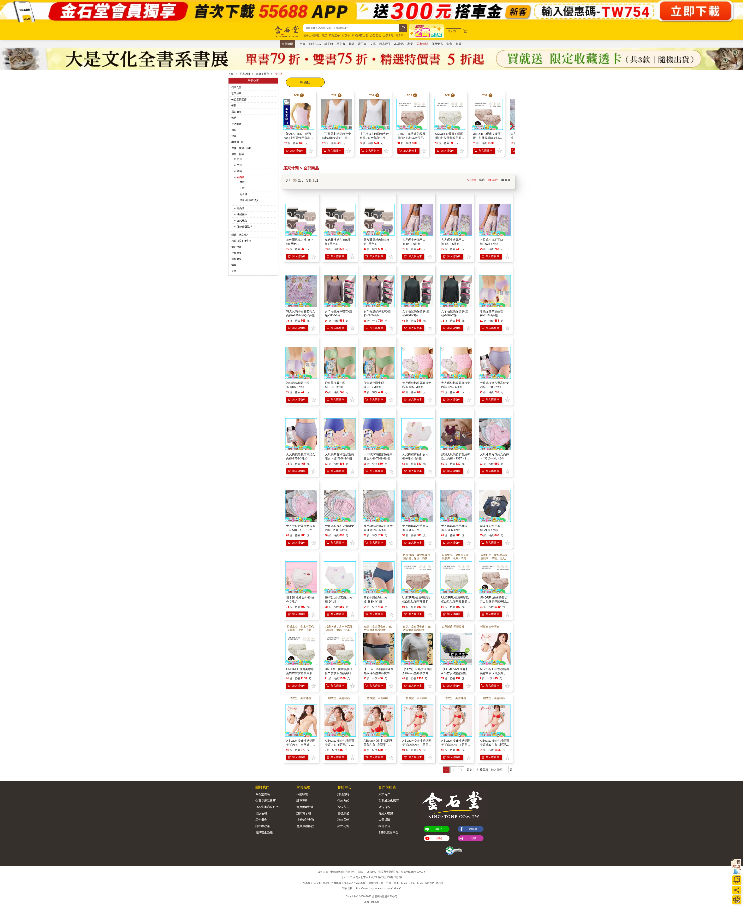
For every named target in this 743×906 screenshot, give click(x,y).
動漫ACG (315, 43)
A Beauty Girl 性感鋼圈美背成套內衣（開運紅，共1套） (416, 744)
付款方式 (343, 800)
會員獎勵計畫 (305, 807)
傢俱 (233, 129)
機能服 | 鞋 (237, 142)
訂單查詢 (302, 800)
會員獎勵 (287, 43)
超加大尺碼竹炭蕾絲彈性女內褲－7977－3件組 (455, 458)
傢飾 (233, 105)
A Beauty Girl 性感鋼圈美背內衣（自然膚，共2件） (300, 744)
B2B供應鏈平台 (388, 832)
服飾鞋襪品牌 (244, 226)
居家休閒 (422, 43)
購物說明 (343, 794)
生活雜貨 (236, 123)
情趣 (233, 265)
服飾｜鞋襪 (262, 73)
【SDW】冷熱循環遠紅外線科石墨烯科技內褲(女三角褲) (379, 673)
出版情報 (261, 813)
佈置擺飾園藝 (239, 99)
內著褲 (243, 194)
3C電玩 (399, 43)
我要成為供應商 (388, 800)
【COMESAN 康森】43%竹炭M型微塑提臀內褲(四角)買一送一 (455, 673)
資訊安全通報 (264, 832)
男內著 (240, 208)
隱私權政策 (262, 826)
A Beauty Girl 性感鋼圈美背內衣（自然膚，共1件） (494, 673)
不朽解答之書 (360, 35)
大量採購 (384, 819)
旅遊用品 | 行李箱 (241, 240)
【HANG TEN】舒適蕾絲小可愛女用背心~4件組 (297, 137)
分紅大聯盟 (385, 813)
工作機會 (261, 819)
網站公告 (343, 826)
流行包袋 (236, 246)
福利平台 (384, 826)
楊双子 (346, 35)
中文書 (301, 43)
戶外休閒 (236, 252)
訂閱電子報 (303, 813)
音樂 (233, 271)
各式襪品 (242, 220)
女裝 (239, 159)
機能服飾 (242, 214)
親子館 (328, 43)
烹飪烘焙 (236, 93)
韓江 (324, 35)
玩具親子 (385, 43)
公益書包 (375, 35)
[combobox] (351, 28)
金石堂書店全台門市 (268, 807)
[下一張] (512, 126)
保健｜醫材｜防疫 (241, 148)
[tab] (305, 82)
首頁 (230, 73)
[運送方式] (736, 899)
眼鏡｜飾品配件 (240, 234)
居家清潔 (236, 111)
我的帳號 (302, 794)
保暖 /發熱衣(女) (249, 200)
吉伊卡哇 (388, 35)
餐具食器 (236, 87)
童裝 (239, 171)
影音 (449, 43)
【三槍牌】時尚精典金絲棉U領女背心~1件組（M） (374, 137)
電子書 (362, 43)
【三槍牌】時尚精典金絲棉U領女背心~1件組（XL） (336, 137)
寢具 (233, 136)
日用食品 (437, 43)
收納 (233, 117)
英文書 (340, 43)
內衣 (242, 182)
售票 (458, 43)
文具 (373, 43)
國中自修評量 (311, 35)
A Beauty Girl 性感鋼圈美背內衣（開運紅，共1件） (339, 744)
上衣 (242, 188)
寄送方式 (343, 807)
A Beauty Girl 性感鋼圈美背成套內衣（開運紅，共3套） (494, 744)
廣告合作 (384, 807)
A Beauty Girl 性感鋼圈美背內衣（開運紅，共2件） (378, 744)
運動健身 (236, 259)
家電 (410, 43)
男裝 (239, 165)
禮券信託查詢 (305, 819)
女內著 (279, 73)
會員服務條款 (305, 826)
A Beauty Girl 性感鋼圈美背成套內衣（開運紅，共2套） (455, 744)
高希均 (399, 35)
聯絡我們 (343, 819)
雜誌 (351, 43)
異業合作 (384, 794)
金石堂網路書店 (265, 800)
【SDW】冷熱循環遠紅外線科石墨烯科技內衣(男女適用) (417, 673)
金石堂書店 (262, 794)
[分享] (736, 890)
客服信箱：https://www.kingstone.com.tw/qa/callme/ (371, 888)
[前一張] (284, 126)
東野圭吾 (334, 35)
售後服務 (343, 813)
